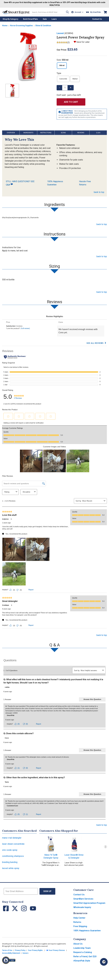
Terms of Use (7, 950)
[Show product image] (27, 57)
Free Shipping (80, 926)
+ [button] (70, 87)
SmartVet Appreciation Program (89, 903)
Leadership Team (82, 948)
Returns (77, 922)
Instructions (45, 133)
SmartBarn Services (83, 899)
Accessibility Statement (11, 953)
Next (105, 846)
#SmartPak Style (81, 960)
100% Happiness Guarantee (55, 183)
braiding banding (9, 862)
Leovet (60, 33)
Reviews (80, 133)
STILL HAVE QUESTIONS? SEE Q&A (20, 183)
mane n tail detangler (11, 838)
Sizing (63, 133)
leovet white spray (10, 868)
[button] (67, 12)
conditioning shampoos (13, 856)
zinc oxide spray (9, 850)
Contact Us (79, 894)
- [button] (59, 87)
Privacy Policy (20, 950)
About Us (78, 944)
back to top (99, 192)
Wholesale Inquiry (82, 907)
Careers (25, 953)
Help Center (79, 918)
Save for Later (83, 42)
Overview (11, 133)
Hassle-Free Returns (85, 183)
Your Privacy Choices (56, 950)
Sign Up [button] (47, 891)
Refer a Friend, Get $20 (84, 956)
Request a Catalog (82, 952)
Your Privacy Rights (35, 950)
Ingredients (28, 133)
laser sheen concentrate (13, 844)
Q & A (98, 133)
